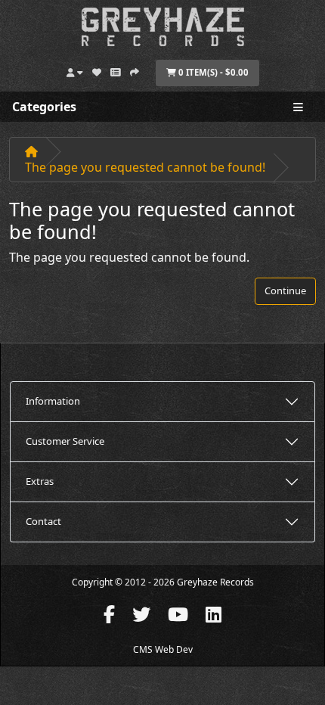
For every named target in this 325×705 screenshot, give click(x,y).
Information (53, 401)
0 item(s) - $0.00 (212, 72)
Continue (285, 290)
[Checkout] (134, 70)
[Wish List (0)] (96, 70)
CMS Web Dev (163, 649)
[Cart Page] (115, 70)
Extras (40, 481)
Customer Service (65, 441)
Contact (43, 521)
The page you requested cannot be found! (145, 167)
